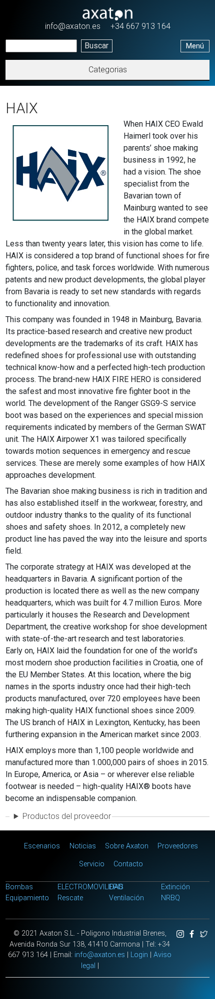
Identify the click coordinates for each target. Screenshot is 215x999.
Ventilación (126, 898)
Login (139, 955)
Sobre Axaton (126, 846)
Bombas (19, 887)
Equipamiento (27, 898)
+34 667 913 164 (140, 26)
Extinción (175, 887)
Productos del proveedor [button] (66, 816)
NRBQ (170, 898)
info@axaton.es (72, 26)
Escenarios (42, 846)
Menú (195, 46)
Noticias (83, 846)
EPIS (116, 887)
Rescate (70, 898)
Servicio (91, 864)
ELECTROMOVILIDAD (90, 887)
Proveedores (178, 846)
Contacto (128, 864)
